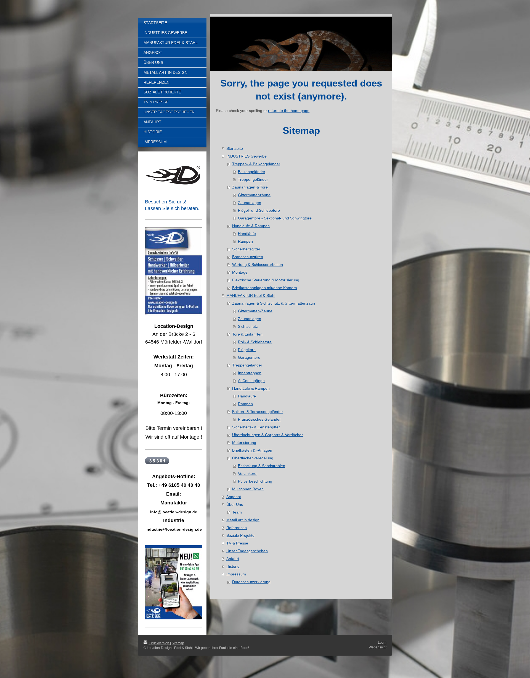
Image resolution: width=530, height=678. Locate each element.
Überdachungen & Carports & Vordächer (267, 435)
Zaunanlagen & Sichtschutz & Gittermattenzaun (273, 303)
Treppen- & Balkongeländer (256, 164)
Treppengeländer (253, 179)
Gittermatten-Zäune (255, 311)
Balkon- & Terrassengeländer (257, 411)
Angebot (233, 496)
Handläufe (247, 233)
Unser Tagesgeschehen (247, 551)
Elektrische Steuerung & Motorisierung (265, 280)
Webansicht (377, 647)
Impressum (236, 574)
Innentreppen (249, 373)
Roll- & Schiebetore (255, 342)
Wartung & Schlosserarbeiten (257, 264)
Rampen (245, 241)
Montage (240, 272)
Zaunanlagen (249, 202)
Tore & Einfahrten (247, 334)
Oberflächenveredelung (252, 458)
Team (237, 512)
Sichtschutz (248, 326)
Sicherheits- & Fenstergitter (256, 427)
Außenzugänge (251, 380)
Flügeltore (247, 349)
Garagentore (249, 357)
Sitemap (178, 643)
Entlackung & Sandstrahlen (261, 466)
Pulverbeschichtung (255, 481)
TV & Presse (237, 543)
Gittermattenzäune (254, 195)
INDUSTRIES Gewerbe (246, 156)
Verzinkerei (247, 473)
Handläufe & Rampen (251, 226)
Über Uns (234, 504)
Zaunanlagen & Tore (250, 187)
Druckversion (159, 643)
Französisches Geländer (259, 419)
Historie (233, 566)
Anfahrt (232, 558)
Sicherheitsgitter (246, 249)
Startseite (234, 148)
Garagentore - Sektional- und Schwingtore (275, 218)
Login (382, 643)
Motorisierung (244, 442)
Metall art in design (242, 520)
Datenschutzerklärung (251, 582)
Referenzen (236, 527)
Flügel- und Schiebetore (259, 210)
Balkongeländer (251, 171)
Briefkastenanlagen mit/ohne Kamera (264, 288)
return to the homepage (288, 110)
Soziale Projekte (240, 535)
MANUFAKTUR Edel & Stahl (250, 295)
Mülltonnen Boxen (248, 489)
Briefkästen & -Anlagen (252, 450)
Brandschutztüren (247, 257)
